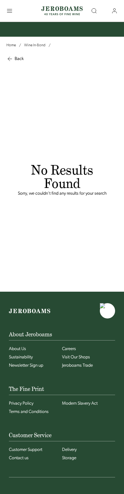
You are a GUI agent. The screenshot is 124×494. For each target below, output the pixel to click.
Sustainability (21, 357)
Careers (69, 349)
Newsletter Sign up (26, 365)
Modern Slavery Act (80, 403)
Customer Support (25, 449)
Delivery (69, 449)
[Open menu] (9, 11)
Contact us (19, 458)
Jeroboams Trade (77, 365)
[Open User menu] (114, 11)
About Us (17, 349)
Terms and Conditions (29, 411)
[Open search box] (94, 11)
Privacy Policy (21, 403)
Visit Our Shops (76, 357)
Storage (69, 458)
